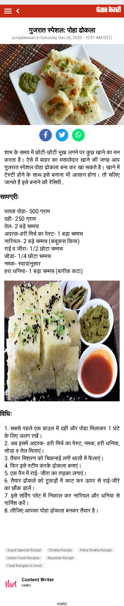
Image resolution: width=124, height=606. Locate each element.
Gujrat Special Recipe (24, 550)
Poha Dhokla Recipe (96, 550)
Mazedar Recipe (61, 558)
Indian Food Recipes (23, 558)
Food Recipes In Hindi (24, 566)
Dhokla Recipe (60, 550)
